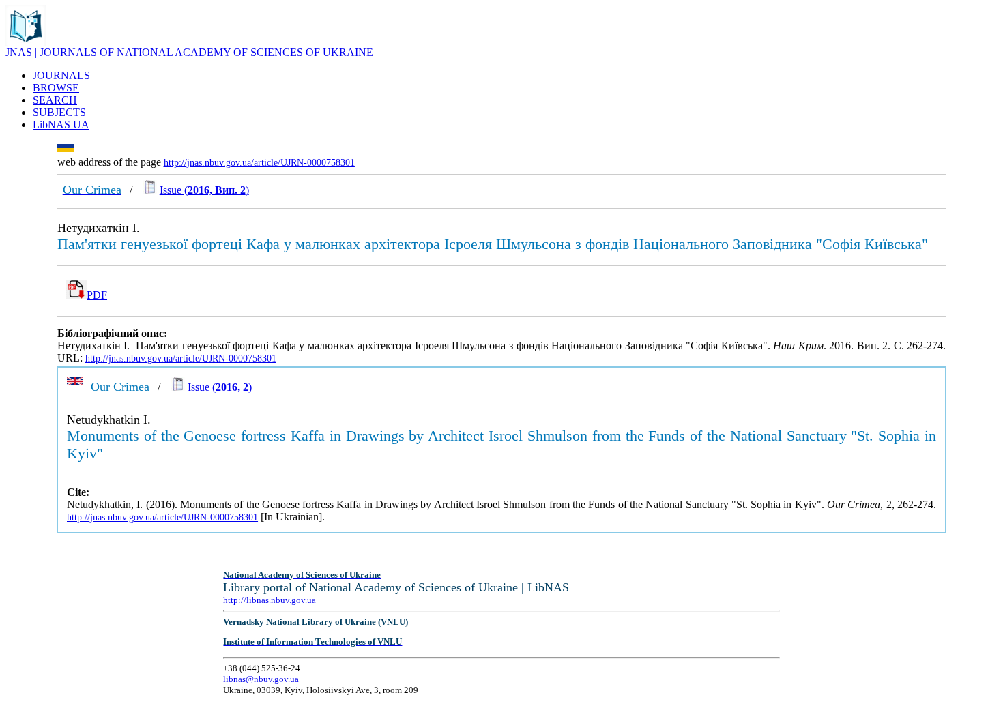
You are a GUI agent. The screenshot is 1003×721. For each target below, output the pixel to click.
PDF (97, 295)
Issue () (204, 190)
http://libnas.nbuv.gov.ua (269, 600)
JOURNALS (61, 75)
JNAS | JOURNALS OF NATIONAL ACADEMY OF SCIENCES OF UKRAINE (189, 52)
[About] (25, 42)
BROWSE (56, 87)
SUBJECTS (59, 112)
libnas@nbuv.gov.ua (261, 679)
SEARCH (55, 100)
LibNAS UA (61, 124)
